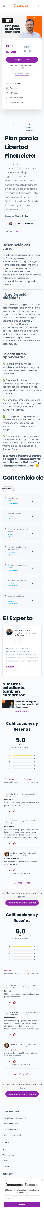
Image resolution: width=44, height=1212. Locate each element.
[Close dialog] (42, 1180)
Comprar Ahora (22, 59)
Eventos (5, 1167)
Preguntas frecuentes (11, 1124)
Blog (4, 1149)
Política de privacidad (11, 1135)
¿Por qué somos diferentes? (14, 1118)
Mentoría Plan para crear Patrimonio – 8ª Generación (27, 704)
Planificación (18, 124)
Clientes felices (8, 1161)
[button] (14, 811)
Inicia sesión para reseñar (22, 902)
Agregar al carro (22, 73)
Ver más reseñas (22, 882)
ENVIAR (22, 1204)
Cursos (8, 124)
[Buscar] (39, 6)
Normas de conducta (11, 1130)
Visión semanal (8, 1155)
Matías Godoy (21, 216)
